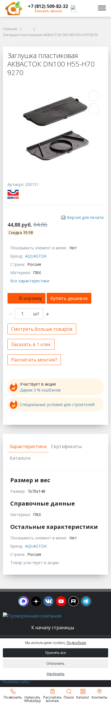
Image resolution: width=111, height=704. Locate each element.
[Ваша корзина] (86, 8)
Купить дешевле (69, 298)
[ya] (36, 601)
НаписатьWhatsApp (32, 699)
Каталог (82, 697)
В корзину (30, 298)
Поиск (69, 697)
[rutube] (74, 601)
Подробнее (76, 642)
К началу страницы (53, 627)
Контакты (99, 697)
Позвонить (13, 697)
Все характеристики (29, 280)
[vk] (49, 601)
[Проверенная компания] (32, 616)
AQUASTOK (36, 256)
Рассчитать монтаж (52, 699)
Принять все (55, 652)
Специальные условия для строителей (57, 404)
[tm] (86, 601)
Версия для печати (85, 217)
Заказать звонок (48, 11)
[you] (61, 601)
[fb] (23, 601)
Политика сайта (16, 682)
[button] (48, 6)
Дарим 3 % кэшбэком (40, 390)
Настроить (56, 673)
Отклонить (55, 663)
